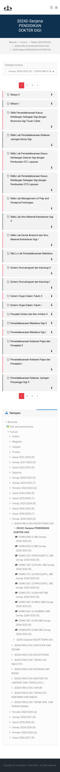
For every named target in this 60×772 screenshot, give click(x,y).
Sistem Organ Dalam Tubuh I (26, 305)
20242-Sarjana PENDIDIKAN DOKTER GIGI (31, 49)
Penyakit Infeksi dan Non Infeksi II (29, 314)
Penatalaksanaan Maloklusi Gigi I (28, 332)
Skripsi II (15, 94)
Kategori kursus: (14, 64)
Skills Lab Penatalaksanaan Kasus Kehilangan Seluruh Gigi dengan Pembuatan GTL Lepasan (29, 157)
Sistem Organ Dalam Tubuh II (26, 296)
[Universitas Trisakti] (7, 7)
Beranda (13, 42)
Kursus (23, 42)
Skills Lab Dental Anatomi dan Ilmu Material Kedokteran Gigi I (29, 237)
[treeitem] (30, 580)
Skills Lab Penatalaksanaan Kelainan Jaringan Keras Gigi (30, 137)
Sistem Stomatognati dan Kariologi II (30, 267)
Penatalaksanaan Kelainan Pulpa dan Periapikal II (30, 343)
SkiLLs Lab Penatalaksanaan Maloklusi (31, 253)
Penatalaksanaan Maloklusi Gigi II (28, 323)
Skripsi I (14, 103)
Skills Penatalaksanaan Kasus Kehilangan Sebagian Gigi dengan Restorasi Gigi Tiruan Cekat (28, 117)
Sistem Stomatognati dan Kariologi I (30, 281)
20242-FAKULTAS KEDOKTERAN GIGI (31, 46)
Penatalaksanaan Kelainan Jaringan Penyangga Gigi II (29, 380)
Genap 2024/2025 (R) (41, 42)
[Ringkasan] (52, 94)
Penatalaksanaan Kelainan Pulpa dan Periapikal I (30, 361)
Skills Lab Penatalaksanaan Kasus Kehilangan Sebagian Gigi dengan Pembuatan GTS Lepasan (29, 180)
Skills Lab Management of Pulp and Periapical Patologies (29, 200)
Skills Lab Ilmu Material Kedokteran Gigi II (31, 218)
